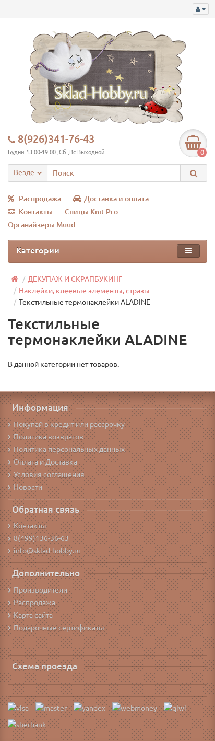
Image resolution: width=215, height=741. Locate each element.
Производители (40, 590)
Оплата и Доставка (45, 462)
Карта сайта (33, 615)
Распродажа (40, 198)
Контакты (36, 211)
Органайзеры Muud (41, 225)
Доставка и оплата (116, 198)
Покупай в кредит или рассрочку (69, 424)
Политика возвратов (48, 437)
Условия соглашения (49, 474)
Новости (28, 487)
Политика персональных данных (69, 449)
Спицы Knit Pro (91, 211)
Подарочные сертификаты (59, 627)
